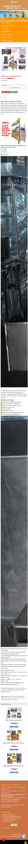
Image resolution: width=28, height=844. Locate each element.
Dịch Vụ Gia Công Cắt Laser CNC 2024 (13, 835)
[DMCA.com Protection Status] (14, 825)
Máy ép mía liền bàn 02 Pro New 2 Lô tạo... (14, 743)
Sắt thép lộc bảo (15, 834)
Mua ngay (15, 92)
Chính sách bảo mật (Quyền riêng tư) (12, 816)
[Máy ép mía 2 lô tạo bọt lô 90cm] (14, 713)
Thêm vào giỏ (6, 92)
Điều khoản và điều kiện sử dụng (11, 818)
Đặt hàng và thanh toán (8, 814)
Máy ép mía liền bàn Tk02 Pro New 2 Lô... (14, 766)
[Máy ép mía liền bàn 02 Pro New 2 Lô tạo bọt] (14, 736)
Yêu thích (16, 726)
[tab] (3, 98)
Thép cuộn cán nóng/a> (20, 836)
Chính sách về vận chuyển (9, 819)
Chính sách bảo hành (8, 821)
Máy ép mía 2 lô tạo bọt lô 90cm (14, 720)
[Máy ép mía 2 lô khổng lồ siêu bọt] (14, 58)
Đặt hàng (11, 726)
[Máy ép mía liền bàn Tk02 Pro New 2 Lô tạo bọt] (14, 758)
